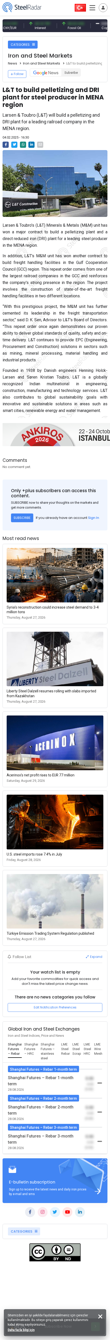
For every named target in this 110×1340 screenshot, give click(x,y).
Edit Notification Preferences (55, 1007)
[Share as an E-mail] (40, 145)
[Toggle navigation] (103, 7)
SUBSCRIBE (22, 518)
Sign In (93, 517)
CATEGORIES (20, 44)
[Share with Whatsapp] (23, 145)
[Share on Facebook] (6, 145)
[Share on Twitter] (14, 145)
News (12, 63)
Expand (95, 956)
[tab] (15, 1049)
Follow (19, 74)
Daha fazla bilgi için (21, 1330)
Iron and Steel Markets (41, 63)
